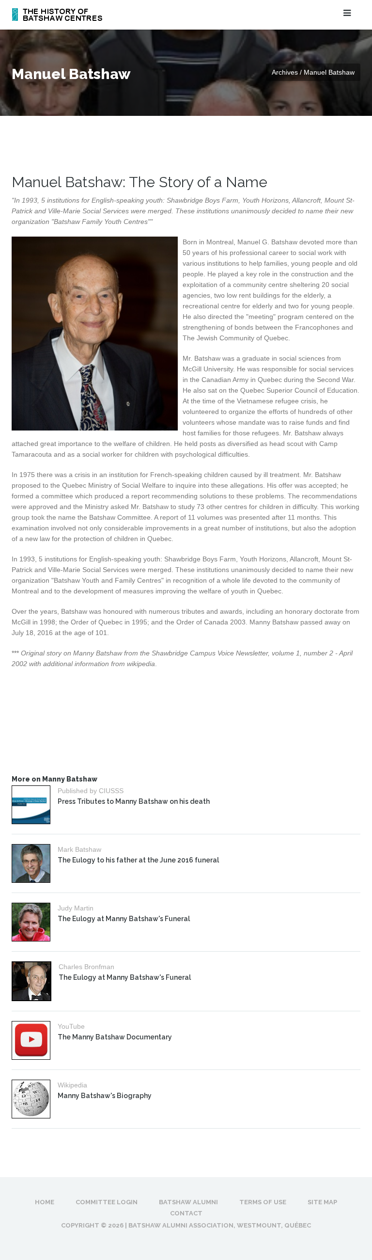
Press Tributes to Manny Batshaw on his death (134, 801)
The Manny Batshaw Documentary (115, 1037)
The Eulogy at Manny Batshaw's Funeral (124, 919)
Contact (186, 1213)
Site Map (322, 1202)
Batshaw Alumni (188, 1202)
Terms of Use (262, 1202)
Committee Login (107, 1202)
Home (44, 1202)
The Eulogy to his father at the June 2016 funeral (138, 860)
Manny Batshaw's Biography (105, 1096)
